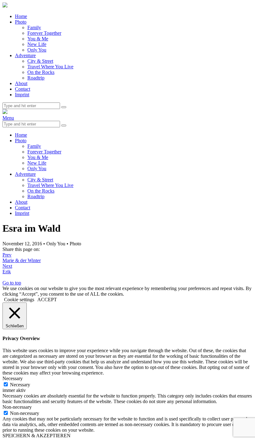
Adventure (25, 55)
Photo (20, 22)
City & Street (40, 61)
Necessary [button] (12, 378)
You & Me (37, 38)
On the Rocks (40, 72)
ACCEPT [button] (47, 299)
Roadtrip (35, 77)
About (21, 83)
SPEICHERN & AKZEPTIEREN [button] (36, 435)
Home (21, 16)
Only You (36, 49)
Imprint (22, 94)
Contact (22, 89)
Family (34, 27)
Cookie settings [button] (19, 299)
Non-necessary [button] (17, 407)
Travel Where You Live (50, 66)
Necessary (20, 384)
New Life (36, 44)
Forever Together (44, 33)
